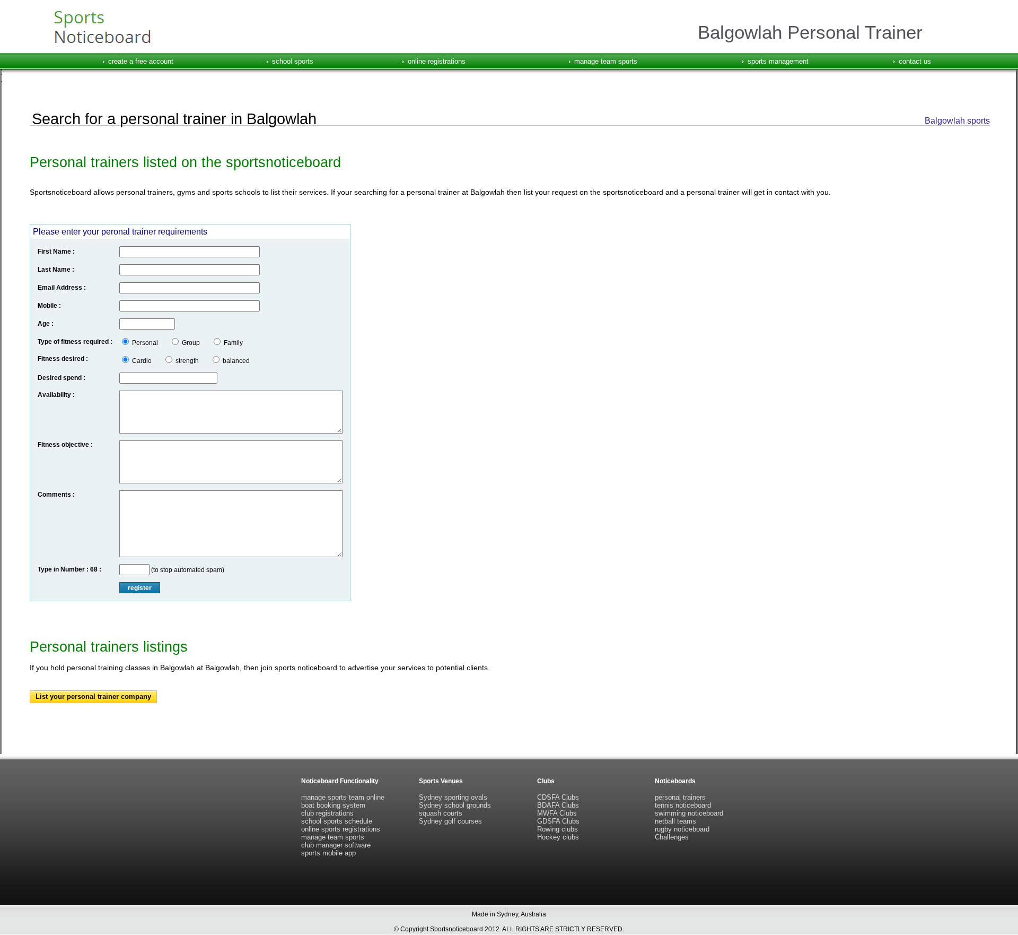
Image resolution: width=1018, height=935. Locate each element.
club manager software (336, 845)
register (140, 588)
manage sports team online (342, 797)
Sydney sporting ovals (453, 797)
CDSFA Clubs (558, 797)
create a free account (140, 61)
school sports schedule (336, 821)
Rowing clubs (557, 829)
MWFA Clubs (557, 813)
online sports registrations (340, 829)
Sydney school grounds (455, 805)
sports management (778, 61)
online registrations (437, 61)
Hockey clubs (558, 837)
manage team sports (605, 61)
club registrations (327, 813)
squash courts (440, 813)
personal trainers (680, 797)
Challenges (672, 837)
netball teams (675, 821)
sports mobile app (328, 853)
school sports (292, 61)
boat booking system (333, 805)
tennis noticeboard (683, 805)
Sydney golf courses (450, 821)
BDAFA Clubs (558, 805)
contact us (915, 61)
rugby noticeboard (682, 829)
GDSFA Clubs (558, 821)
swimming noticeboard (689, 813)
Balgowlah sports (957, 120)
